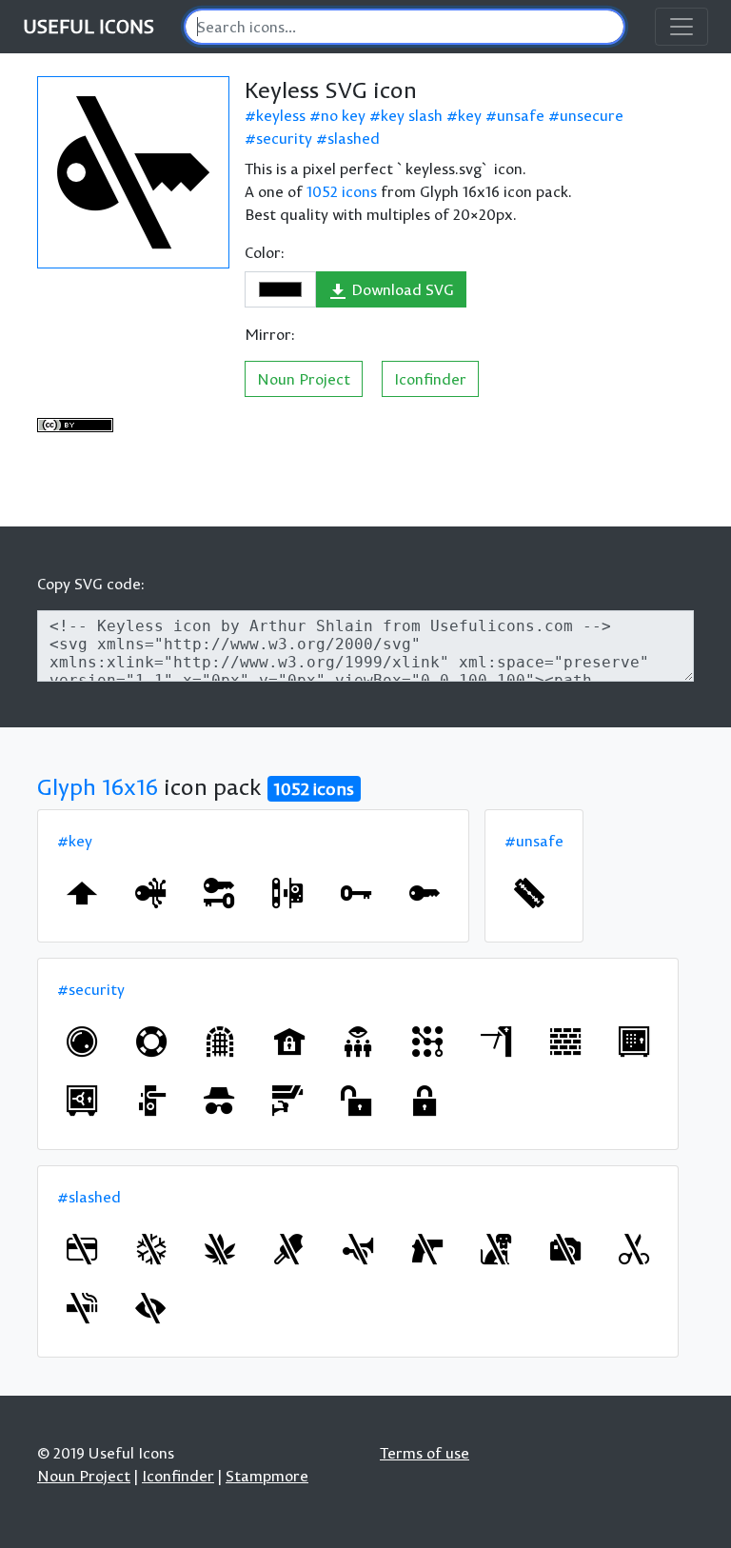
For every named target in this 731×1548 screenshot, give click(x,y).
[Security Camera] (287, 1100)
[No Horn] (357, 1249)
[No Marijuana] (219, 1249)
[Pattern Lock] (427, 1041)
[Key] (355, 893)
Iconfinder (430, 378)
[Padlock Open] (355, 1100)
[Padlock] (424, 1100)
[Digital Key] (150, 893)
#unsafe (533, 840)
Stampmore (267, 1475)
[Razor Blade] (529, 893)
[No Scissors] (633, 1249)
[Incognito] (218, 1100)
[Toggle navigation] (681, 27)
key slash (412, 115)
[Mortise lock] (287, 893)
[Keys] (218, 893)
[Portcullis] (219, 1041)
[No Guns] (427, 1249)
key (470, 115)
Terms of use (424, 1452)
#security (91, 989)
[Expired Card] (81, 1249)
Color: (265, 252)
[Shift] (81, 893)
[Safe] (633, 1041)
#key (74, 840)
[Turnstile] (495, 1041)
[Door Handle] (150, 1100)
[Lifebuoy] (151, 1041)
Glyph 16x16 (97, 786)
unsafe (520, 115)
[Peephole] (81, 1041)
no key (343, 115)
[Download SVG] (133, 172)
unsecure (591, 115)
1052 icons (341, 191)
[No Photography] (565, 1249)
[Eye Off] (150, 1308)
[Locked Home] (289, 1041)
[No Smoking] (81, 1308)
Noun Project (303, 378)
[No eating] (289, 1249)
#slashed (89, 1196)
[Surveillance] (357, 1041)
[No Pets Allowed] (495, 1249)
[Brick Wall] (565, 1041)
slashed (353, 138)
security (284, 138)
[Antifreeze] (151, 1249)
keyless (281, 115)
